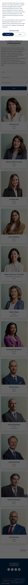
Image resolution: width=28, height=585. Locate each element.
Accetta (8, 34)
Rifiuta (20, 34)
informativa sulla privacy (13, 15)
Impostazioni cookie (14, 30)
